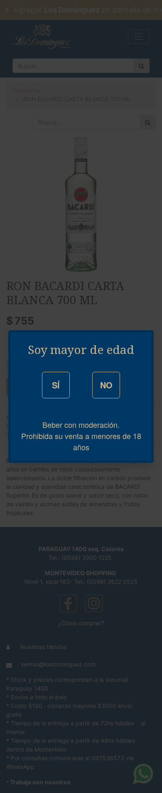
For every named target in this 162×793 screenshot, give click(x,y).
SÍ (56, 385)
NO (106, 385)
